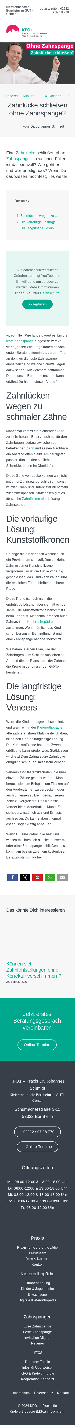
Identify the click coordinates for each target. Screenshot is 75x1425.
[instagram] (33, 1223)
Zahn (61, 431)
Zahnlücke (25, 153)
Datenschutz (49, 293)
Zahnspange (18, 158)
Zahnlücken (31, 499)
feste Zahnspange (20, 341)
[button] (12, 877)
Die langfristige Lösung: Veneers (40, 228)
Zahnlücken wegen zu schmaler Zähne (40, 216)
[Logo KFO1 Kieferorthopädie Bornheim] (27, 26)
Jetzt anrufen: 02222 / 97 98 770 (54, 10)
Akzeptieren (37, 304)
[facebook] (24, 1223)
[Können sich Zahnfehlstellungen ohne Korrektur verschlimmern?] (37, 923)
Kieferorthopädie (40, 621)
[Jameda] (50, 1223)
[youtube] (42, 1223)
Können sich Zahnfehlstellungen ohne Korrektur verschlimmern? (33, 970)
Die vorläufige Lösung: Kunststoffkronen (40, 222)
